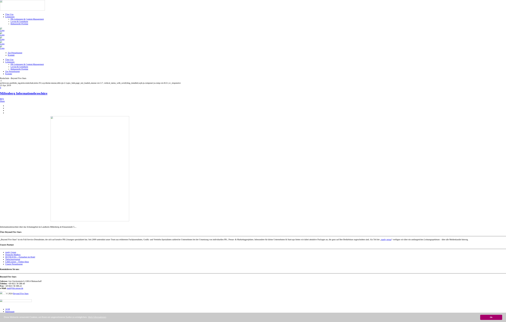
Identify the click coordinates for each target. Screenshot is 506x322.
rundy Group (10, 252)
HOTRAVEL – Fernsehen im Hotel (20, 257)
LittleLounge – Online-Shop (17, 262)
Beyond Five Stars (20, 293)
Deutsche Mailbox (13, 255)
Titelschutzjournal (12, 259)
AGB (7, 309)
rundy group (386, 239)
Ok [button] (491, 317)
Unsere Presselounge (14, 264)
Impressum (9, 311)
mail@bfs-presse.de (15, 288)
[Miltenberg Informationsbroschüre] (90, 220)
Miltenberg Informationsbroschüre (23, 93)
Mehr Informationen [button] (97, 317)
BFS (2, 99)
